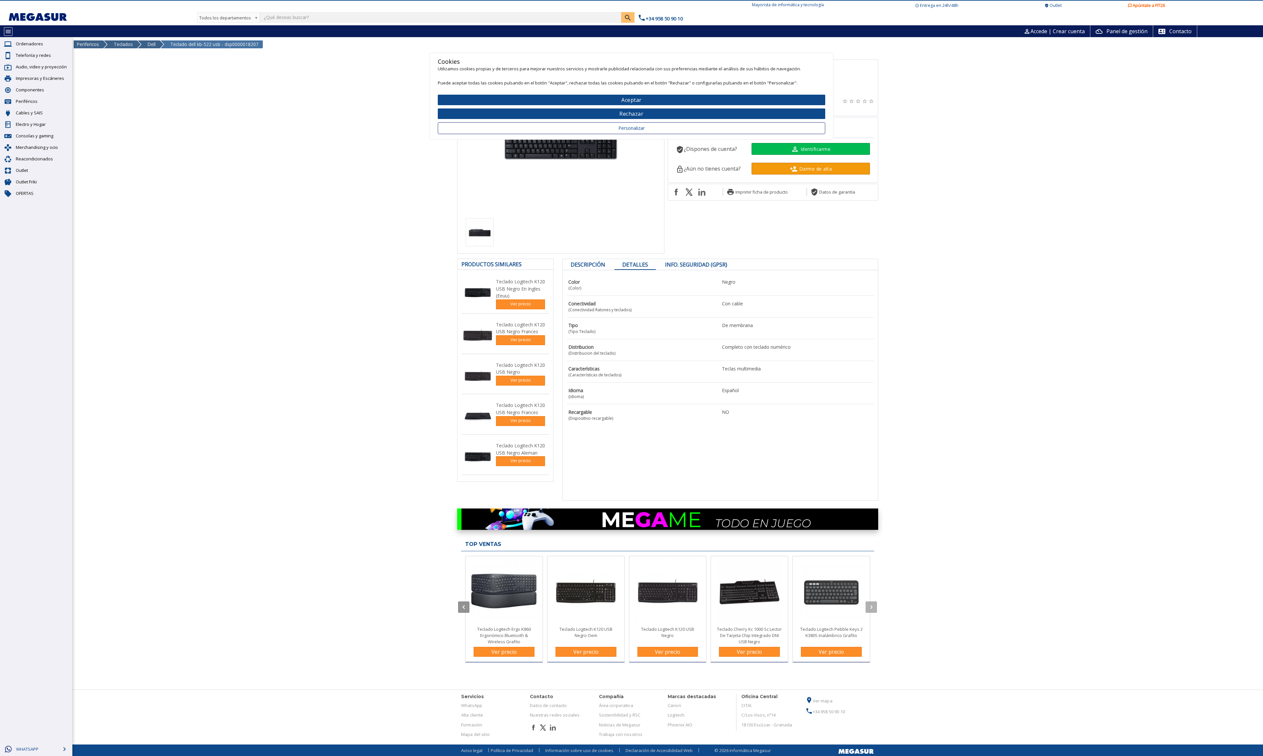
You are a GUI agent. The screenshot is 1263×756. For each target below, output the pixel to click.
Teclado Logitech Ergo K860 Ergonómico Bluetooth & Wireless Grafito (504, 635)
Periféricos (26, 101)
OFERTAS (25, 193)
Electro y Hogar (31, 124)
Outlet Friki (26, 182)
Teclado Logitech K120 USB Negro (667, 632)
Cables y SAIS (29, 113)
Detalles (635, 264)
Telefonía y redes (33, 55)
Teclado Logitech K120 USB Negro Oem (585, 632)
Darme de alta (811, 169)
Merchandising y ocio (37, 147)
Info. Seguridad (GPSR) (696, 264)
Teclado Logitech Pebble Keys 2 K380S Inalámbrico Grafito (831, 632)
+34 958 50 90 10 (825, 712)
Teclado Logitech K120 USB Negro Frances (520, 328)
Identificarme (810, 149)
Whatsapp (27, 749)
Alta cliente (472, 715)
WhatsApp (471, 705)
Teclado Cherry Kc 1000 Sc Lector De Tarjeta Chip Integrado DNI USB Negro (749, 635)
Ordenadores (29, 44)
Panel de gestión (1122, 31)
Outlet (22, 170)
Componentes (30, 90)
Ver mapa (818, 701)
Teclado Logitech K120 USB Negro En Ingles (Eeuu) (520, 288)
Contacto (1175, 31)
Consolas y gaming (34, 136)
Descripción (588, 264)
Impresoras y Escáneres (40, 78)
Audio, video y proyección (41, 67)
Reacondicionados (34, 159)
